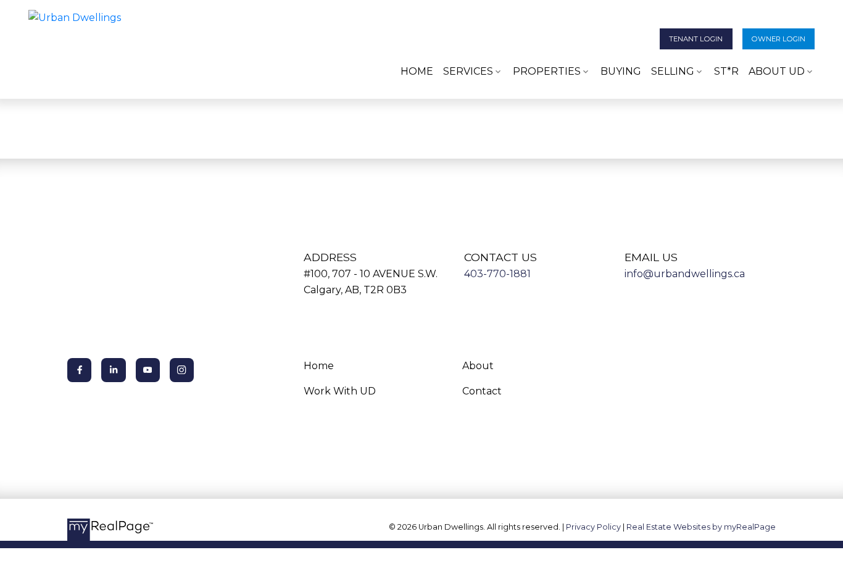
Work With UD (340, 391)
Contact (482, 391)
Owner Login (778, 39)
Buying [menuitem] (620, 71)
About (478, 366)
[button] (696, 38)
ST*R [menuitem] (726, 71)
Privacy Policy (593, 527)
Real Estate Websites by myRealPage (701, 527)
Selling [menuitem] (672, 71)
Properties (547, 71)
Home (319, 366)
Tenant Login (696, 39)
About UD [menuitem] (777, 71)
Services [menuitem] (468, 71)
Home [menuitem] (417, 71)
